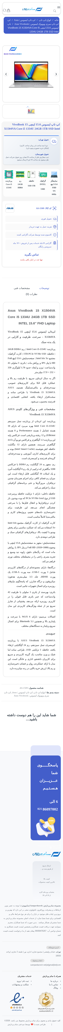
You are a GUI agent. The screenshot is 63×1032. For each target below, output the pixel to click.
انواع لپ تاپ (45, 20)
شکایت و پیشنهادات (20, 985)
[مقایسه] (4, 11)
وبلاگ (55, 988)
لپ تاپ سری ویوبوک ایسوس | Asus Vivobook (36, 24)
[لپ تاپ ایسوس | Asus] (9, 208)
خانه (57, 20)
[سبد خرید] (8, 11)
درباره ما (54, 981)
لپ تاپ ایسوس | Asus (24, 20)
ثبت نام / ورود (23, 981)
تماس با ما (53, 985)
